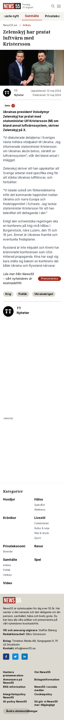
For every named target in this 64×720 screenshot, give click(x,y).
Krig (8, 294)
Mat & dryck (41, 533)
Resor (38, 546)
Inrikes (27, 25)
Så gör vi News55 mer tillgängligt (46, 703)
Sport (37, 538)
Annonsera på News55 (12, 681)
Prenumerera (49, 278)
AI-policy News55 (15, 701)
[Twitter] (15, 656)
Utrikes (7, 575)
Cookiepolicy (43, 694)
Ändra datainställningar (18, 711)
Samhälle (32, 16)
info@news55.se (25, 648)
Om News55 (42, 672)
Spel (37, 559)
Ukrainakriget (43, 294)
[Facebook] (6, 656)
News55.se (10, 25)
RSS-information (14, 686)
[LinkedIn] (25, 656)
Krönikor (9, 518)
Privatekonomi (14, 546)
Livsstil (39, 518)
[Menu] (59, 6)
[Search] (53, 6)
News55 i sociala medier (45, 688)
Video (7, 583)
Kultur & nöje (41, 528)
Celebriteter (41, 523)
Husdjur (9, 499)
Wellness (39, 509)
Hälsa (38, 499)
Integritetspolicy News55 (14, 696)
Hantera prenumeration (13, 674)
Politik (22, 294)
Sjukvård (39, 504)
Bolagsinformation (46, 679)
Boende (8, 551)
